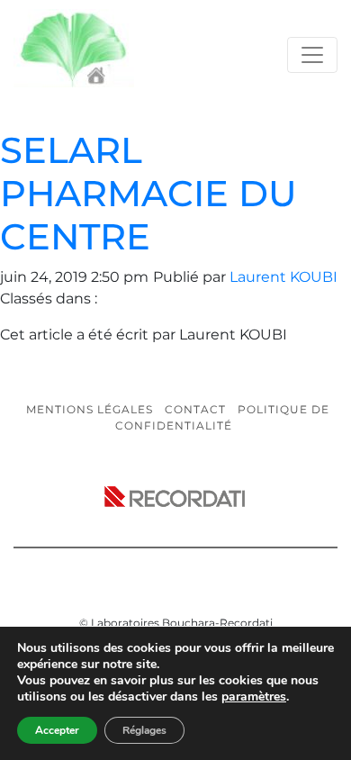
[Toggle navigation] (312, 55)
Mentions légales (89, 409)
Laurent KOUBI (284, 276)
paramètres (253, 697)
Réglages (144, 730)
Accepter (57, 730)
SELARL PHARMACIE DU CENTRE (148, 193)
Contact (195, 409)
